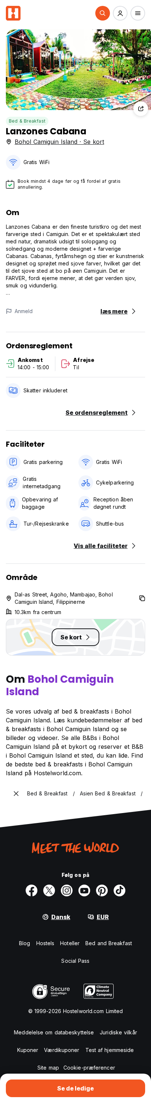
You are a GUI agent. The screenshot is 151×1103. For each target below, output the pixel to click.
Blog (24, 943)
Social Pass (75, 961)
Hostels (45, 943)
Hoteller (70, 943)
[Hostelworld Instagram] (67, 890)
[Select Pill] (102, 13)
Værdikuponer (61, 1050)
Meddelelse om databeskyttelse (54, 1032)
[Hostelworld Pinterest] (102, 890)
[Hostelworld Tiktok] (119, 890)
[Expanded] (16, 793)
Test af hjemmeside (109, 1050)
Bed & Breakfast (27, 121)
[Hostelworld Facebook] (31, 890)
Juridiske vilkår (118, 1032)
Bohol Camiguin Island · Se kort (59, 141)
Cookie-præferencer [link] (89, 1067)
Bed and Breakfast (108, 943)
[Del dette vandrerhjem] (140, 108)
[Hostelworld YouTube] (84, 890)
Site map (48, 1067)
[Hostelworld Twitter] (49, 890)
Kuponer (27, 1050)
